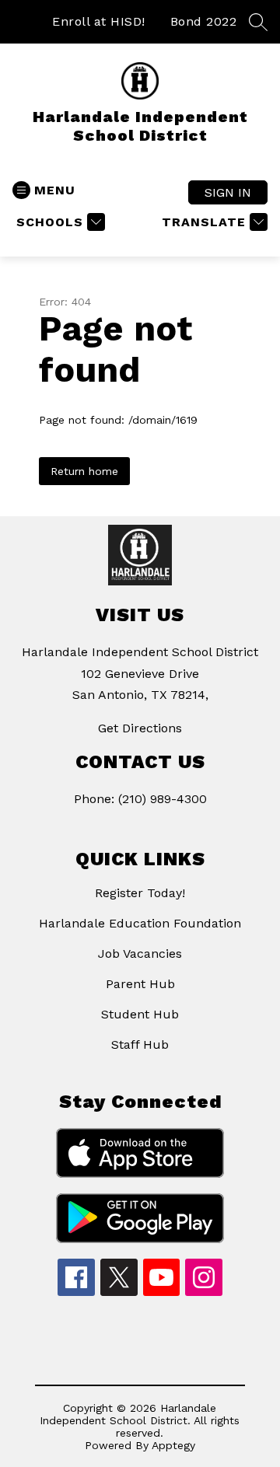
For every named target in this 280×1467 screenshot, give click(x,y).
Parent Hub (140, 983)
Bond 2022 (203, 21)
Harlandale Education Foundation (140, 923)
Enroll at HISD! (98, 21)
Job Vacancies (140, 953)
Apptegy (173, 1445)
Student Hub (140, 1014)
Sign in (228, 192)
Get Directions (140, 728)
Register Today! (140, 892)
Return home (84, 471)
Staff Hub (140, 1044)
